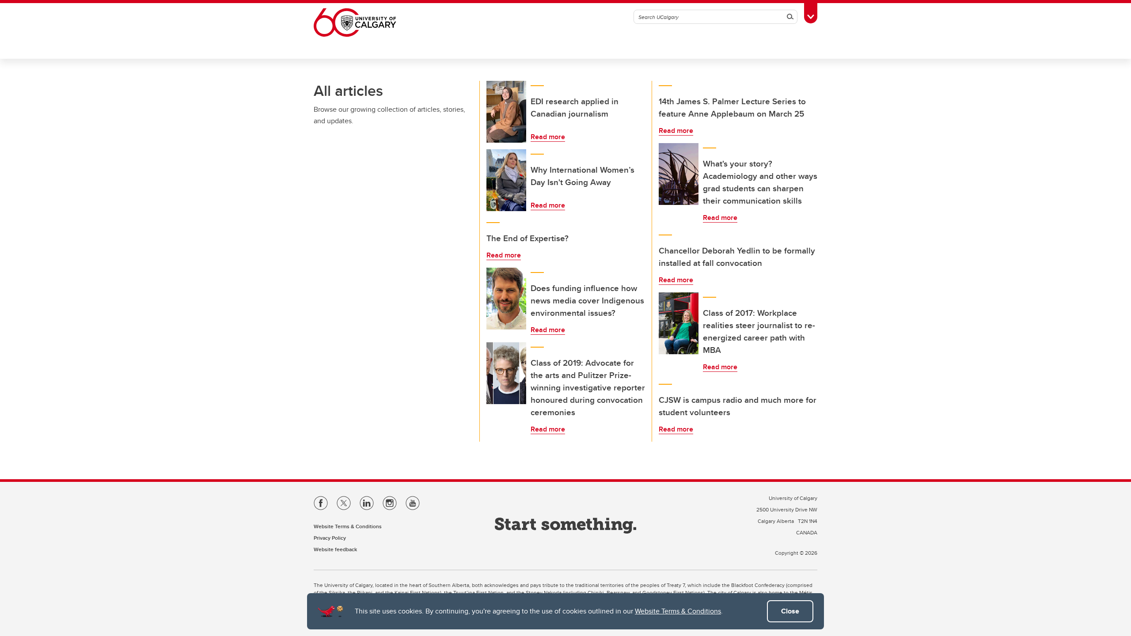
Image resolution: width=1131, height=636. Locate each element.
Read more (548, 137)
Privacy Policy (330, 537)
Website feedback (335, 549)
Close (790, 611)
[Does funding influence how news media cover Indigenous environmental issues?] (506, 298)
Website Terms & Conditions (678, 611)
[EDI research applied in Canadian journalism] (506, 112)
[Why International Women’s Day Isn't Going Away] (506, 180)
